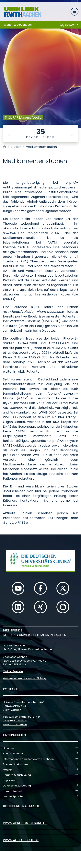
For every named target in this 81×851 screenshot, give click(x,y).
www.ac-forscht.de (21, 840)
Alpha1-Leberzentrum (18, 25)
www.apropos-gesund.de (25, 823)
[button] (9, 133)
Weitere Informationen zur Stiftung (24, 678)
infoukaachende (15, 720)
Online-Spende (13, 671)
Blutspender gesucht (21, 806)
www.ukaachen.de (15, 724)
